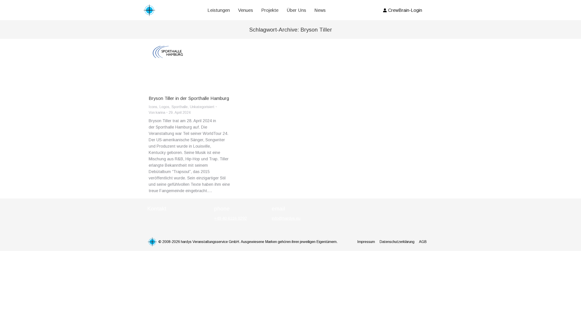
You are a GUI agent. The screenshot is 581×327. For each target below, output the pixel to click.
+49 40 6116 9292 (230, 218)
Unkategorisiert (202, 107)
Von (157, 112)
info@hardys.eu (286, 218)
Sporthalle (179, 107)
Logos (164, 107)
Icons (153, 107)
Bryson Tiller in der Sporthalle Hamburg (189, 98)
